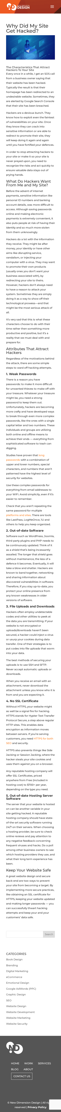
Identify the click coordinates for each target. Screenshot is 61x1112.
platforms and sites (18, 515)
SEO (9, 1000)
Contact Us (21, 1076)
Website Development (20, 1012)
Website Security (16, 1023)
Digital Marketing (17, 971)
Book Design (14, 959)
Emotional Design (17, 982)
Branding (12, 965)
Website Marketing (18, 1017)
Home (15, 1063)
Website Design (16, 1006)
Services (44, 1063)
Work (28, 1063)
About (28, 1069)
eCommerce (14, 977)
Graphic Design (16, 994)
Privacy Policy (37, 1107)
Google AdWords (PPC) (21, 988)
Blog (15, 1069)
